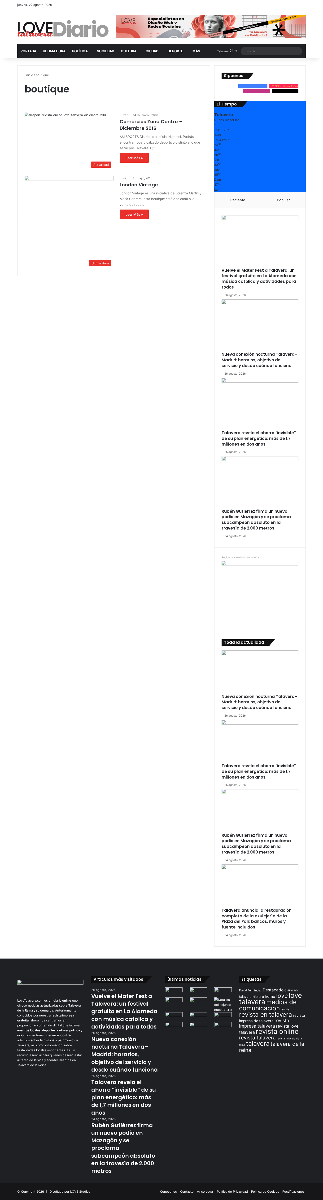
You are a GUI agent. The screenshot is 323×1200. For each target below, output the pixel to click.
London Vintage (139, 184)
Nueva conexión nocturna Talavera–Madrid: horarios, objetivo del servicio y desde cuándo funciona (259, 359)
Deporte (175, 51)
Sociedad (105, 51)
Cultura (128, 51)
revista (285, 1009)
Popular (283, 200)
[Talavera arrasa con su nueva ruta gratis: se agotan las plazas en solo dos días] (174, 1027)
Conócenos (168, 1191)
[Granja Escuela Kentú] (198, 1029)
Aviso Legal (205, 1191)
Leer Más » (134, 158)
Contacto (187, 1191)
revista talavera (257, 1038)
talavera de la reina (271, 1047)
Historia (258, 997)
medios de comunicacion (268, 1005)
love (282, 995)
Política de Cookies (265, 1191)
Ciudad (152, 51)
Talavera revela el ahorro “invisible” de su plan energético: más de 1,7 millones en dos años (259, 438)
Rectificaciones (293, 1191)
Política (80, 51)
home (270, 996)
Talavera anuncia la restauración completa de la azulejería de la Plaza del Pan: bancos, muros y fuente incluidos (257, 918)
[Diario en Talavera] (63, 28)
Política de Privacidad (232, 1191)
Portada (28, 51)
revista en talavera (265, 1014)
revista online (277, 1031)
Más (196, 51)
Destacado (273, 989)
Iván (125, 115)
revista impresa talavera (264, 1023)
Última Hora (54, 51)
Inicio (29, 75)
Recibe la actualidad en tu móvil (241, 557)
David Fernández (250, 990)
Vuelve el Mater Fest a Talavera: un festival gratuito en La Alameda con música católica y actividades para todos (259, 278)
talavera (258, 1043)
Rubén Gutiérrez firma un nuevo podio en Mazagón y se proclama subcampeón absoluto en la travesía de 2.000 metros (256, 519)
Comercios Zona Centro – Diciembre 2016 (151, 124)
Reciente (237, 200)
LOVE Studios (80, 1191)
